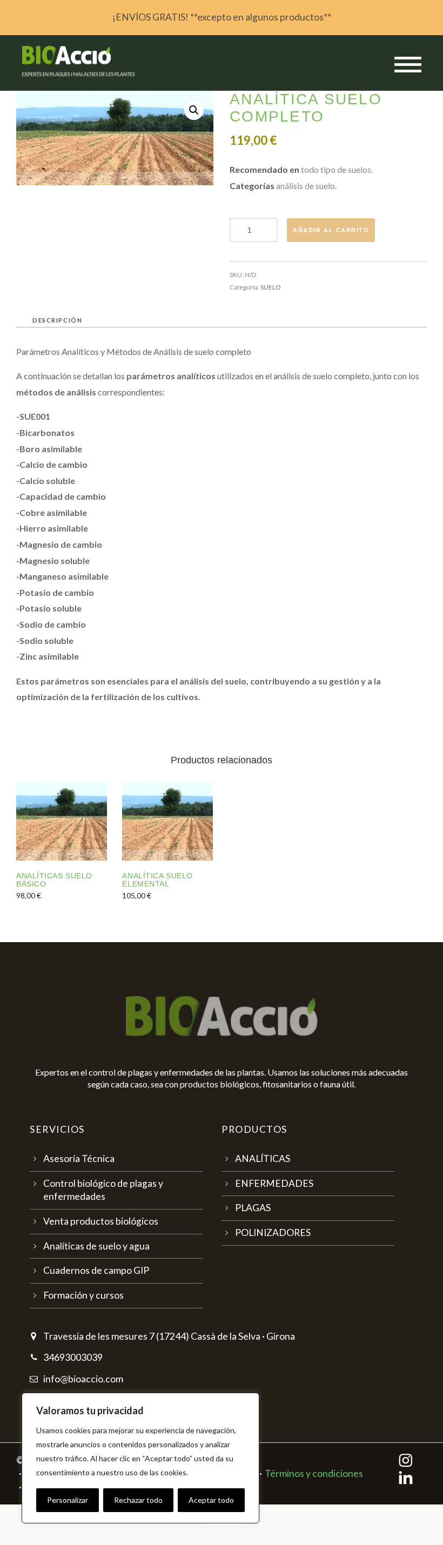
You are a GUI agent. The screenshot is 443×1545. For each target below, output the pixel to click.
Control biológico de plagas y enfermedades (103, 1190)
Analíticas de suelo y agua (96, 1246)
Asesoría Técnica (79, 1158)
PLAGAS (253, 1207)
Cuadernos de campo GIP (96, 1270)
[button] (194, 110)
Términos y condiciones (314, 1473)
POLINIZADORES (273, 1232)
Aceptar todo (211, 1499)
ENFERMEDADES (274, 1183)
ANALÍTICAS (262, 1158)
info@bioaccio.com (83, 1379)
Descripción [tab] (57, 320)
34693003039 (73, 1357)
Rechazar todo (138, 1499)
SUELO (270, 287)
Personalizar (67, 1499)
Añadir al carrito (331, 230)
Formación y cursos (83, 1295)
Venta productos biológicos (100, 1221)
